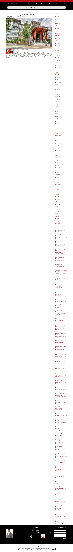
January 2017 (57, 126)
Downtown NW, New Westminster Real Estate (59, 323)
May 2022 (57, 74)
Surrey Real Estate (58, 478)
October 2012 (57, 155)
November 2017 (58, 116)
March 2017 (57, 125)
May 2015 (57, 140)
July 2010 (57, 192)
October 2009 (57, 206)
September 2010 (58, 189)
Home (28, 3)
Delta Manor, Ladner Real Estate (60, 318)
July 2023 (57, 62)
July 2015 (57, 138)
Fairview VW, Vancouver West (60, 354)
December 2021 (58, 82)
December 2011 (58, 170)
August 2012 (57, 158)
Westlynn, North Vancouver (60, 501)
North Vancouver (58, 428)
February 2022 (57, 79)
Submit (64, 538)
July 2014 (57, 145)
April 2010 (57, 197)
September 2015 (58, 135)
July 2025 (57, 40)
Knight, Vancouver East (59, 400)
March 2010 (57, 199)
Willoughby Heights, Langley (60, 516)
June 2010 (57, 194)
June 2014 (57, 147)
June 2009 (57, 213)
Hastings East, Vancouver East (60, 385)
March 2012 (57, 165)
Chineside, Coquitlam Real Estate (61, 299)
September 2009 (58, 208)
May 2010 (57, 196)
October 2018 (57, 106)
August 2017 (57, 118)
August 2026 (57, 25)
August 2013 (57, 153)
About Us (58, 3)
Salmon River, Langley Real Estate (61, 460)
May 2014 (57, 148)
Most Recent (57, 23)
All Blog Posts (57, 14)
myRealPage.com (36, 546)
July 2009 (57, 211)
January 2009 (57, 221)
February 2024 (57, 53)
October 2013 (57, 152)
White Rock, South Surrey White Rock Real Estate (60, 514)
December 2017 (58, 114)
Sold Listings (57, 19)
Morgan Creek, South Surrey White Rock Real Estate (60, 418)
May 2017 (57, 121)
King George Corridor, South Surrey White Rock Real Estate (60, 396)
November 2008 (58, 225)
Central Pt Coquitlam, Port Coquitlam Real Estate (59, 289)
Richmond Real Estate (59, 458)
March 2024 (57, 52)
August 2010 (57, 191)
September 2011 (58, 172)
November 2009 (58, 204)
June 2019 (57, 104)
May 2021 (57, 87)
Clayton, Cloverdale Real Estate (60, 301)
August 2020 (57, 99)
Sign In (7, 0)
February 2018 (57, 113)
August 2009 (57, 209)
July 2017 (57, 119)
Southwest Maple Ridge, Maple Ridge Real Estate (60, 472)
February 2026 (57, 33)
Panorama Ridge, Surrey (59, 435)
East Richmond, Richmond (59, 342)
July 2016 (57, 128)
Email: (51, 532)
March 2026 (57, 31)
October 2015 (57, 133)
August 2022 (57, 70)
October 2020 (57, 96)
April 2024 (57, 50)
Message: (51, 534)
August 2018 (57, 108)
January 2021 (57, 94)
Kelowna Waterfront (41, 3)
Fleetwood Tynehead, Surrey (60, 361)
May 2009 (57, 214)
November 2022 (58, 69)
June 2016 (57, 130)
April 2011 (57, 179)
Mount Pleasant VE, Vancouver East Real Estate (60, 420)
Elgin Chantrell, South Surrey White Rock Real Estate (60, 352)
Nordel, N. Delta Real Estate (60, 424)
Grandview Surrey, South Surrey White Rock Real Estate (60, 376)
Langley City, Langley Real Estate (60, 405)
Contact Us (63, 3)
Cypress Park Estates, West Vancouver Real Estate (60, 314)
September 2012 (58, 157)
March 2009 (57, 218)
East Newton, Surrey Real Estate (61, 340)
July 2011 (57, 175)
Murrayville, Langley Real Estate (60, 422)
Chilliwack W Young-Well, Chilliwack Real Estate (59, 297)
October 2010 (57, 187)
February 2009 (57, 219)
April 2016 (57, 131)
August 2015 (57, 136)
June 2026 (57, 26)
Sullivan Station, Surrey (59, 474)
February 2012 (57, 167)
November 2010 (58, 186)
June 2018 (57, 109)
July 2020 (57, 101)
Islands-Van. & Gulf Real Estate (60, 393)
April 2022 (57, 75)
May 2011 (57, 177)
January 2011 (57, 182)
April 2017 (57, 123)
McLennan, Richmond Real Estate (61, 415)
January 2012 (57, 169)
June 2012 (57, 160)
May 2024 (57, 48)
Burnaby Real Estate (58, 264)
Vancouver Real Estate (59, 486)
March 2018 (57, 111)
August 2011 (57, 174)
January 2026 (57, 35)
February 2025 (57, 45)
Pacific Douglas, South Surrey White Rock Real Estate (60, 433)
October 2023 (57, 58)
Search (63, 7)
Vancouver (57, 483)
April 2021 (57, 89)
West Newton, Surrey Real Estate (13, 17)
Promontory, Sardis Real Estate (60, 449)
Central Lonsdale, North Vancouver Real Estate (59, 287)
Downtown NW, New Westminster (59, 321)
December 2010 (58, 184)
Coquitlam (57, 307)
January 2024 (57, 55)
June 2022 (57, 72)
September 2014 (58, 143)
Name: (52, 530)
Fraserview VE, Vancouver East (60, 368)
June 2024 (57, 47)
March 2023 (57, 65)
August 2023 (57, 60)
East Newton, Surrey (58, 338)
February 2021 (57, 92)
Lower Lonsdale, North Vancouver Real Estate (59, 409)
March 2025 (57, 43)
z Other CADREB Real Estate (60, 523)
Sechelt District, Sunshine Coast (60, 462)
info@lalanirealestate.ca (36, 533)
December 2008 (58, 223)
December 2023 (58, 57)
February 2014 (57, 150)
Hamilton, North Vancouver (60, 380)
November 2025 (58, 36)
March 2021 (57, 91)
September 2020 (58, 97)
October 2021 (57, 84)
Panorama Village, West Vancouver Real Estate (59, 440)
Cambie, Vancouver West (59, 266)
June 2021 (57, 86)
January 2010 (57, 201)
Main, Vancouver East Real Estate (61, 411)
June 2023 (57, 64)
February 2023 (57, 67)
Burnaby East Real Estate (59, 260)
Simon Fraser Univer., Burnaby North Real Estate (60, 470)
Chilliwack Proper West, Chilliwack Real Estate (59, 295)
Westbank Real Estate (59, 499)
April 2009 (57, 216)
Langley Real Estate (58, 406)
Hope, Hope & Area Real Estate (60, 389)
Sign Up (11, 0)
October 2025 (57, 38)
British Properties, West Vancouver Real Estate (59, 253)
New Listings (57, 16)
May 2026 (57, 28)
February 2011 (57, 180)
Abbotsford (57, 228)
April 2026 (57, 30)
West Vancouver (58, 496)
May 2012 (57, 162)
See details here (16, 51)
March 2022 (57, 77)
